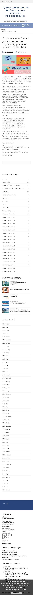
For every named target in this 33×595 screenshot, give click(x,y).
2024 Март (5, 397)
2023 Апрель (6, 362)
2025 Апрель (6, 439)
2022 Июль (5, 333)
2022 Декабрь (6, 349)
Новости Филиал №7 (8, 233)
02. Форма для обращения (9, 552)
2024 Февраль (6, 394)
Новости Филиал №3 (8, 220)
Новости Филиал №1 (8, 214)
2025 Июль (5, 448)
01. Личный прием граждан (9, 550)
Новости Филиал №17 (8, 265)
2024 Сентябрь (6, 416)
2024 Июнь (5, 407)
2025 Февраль (6, 432)
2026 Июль (5, 486)
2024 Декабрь (6, 426)
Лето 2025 (5, 204)
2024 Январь (6, 391)
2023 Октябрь (6, 381)
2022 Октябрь (6, 343)
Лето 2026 (5, 201)
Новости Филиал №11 (8, 246)
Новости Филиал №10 (8, 242)
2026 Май (5, 480)
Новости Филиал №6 (8, 230)
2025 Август (5, 451)
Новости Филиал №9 (8, 239)
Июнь (12, 31)
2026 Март (5, 474)
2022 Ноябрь (6, 346)
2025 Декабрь (6, 464)
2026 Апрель (6, 477)
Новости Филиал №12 (8, 249)
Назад (3, 29)
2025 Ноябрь (6, 461)
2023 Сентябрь (6, 378)
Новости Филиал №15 (8, 258)
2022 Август (5, 336)
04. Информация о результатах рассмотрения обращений (14, 556)
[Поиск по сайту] (28, 25)
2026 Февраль (6, 470)
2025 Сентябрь (6, 455)
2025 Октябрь (6, 458)
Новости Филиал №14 (8, 255)
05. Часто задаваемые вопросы (10, 559)
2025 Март (5, 435)
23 (15, 31)
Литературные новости (9, 194)
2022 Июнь (5, 330)
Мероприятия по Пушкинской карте (12, 188)
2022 (8, 31)
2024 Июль (5, 410)
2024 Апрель (6, 400)
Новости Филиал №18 (8, 268)
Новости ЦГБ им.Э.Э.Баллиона (11, 185)
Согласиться (16, 593)
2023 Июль (5, 372)
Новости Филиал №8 (8, 236)
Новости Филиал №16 (8, 262)
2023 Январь (6, 352)
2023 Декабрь (6, 387)
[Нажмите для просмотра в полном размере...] (16, 64)
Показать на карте (6, 543)
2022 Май (5, 327)
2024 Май (5, 403)
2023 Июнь (5, 368)
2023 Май (5, 365)
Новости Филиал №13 (8, 252)
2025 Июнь (5, 445)
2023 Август (5, 375)
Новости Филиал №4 (8, 223)
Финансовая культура (8, 210)
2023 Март (5, 359)
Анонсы (4, 179)
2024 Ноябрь (6, 423)
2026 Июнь (5, 483)
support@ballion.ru (7, 526)
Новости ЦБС (6, 182)
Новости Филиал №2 (8, 217)
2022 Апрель (6, 324)
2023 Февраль (6, 356)
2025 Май (5, 442)
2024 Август (6, 413)
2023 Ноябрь (6, 384)
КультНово (5, 198)
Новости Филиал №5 (8, 226)
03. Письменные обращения (9, 554)
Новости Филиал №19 (8, 271)
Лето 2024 (5, 207)
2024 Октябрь (6, 419)
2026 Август (5, 490)
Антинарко (5, 191)
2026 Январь (6, 467)
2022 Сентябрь (6, 340)
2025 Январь (6, 429)
